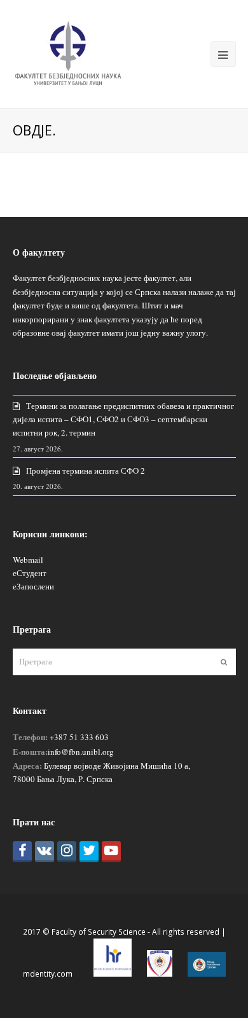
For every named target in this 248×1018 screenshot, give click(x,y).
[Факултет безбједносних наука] (68, 52)
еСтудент (29, 573)
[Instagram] (66, 851)
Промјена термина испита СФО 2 (85, 470)
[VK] (44, 851)
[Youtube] (111, 851)
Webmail (28, 559)
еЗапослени (33, 586)
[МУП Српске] (159, 973)
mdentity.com (47, 973)
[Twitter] (89, 851)
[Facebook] (22, 851)
